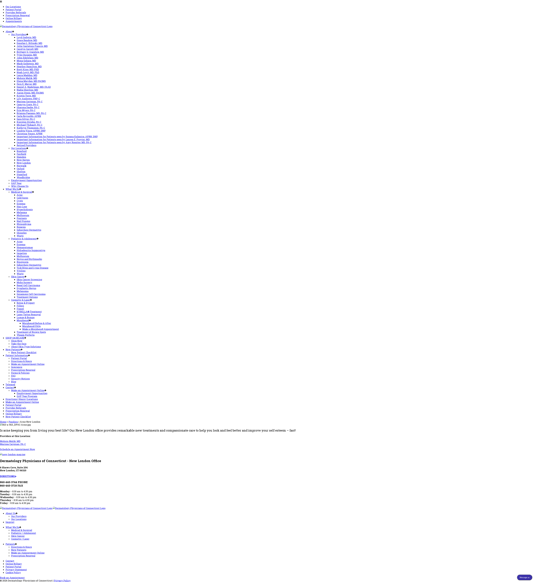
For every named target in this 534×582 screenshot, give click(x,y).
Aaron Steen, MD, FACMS (30, 92)
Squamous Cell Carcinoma (31, 294)
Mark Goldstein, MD (28, 63)
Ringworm (23, 262)
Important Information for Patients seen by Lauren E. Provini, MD (53, 139)
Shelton (21, 171)
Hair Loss (22, 206)
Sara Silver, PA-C (26, 119)
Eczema (21, 203)
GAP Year (16, 183)
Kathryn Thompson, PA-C (31, 127)
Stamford (22, 174)
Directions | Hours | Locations (22, 399)
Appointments (14, 21)
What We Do (12, 189)
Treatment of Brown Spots (31, 332)
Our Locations (13, 6)
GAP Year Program (27, 396)
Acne (20, 194)
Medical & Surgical (21, 191)
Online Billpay (14, 18)
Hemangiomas (25, 247)
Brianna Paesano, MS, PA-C (31, 113)
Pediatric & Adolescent (24, 238)
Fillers (20, 305)
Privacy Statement (16, 569)
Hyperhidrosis (25, 209)
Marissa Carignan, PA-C (29, 101)
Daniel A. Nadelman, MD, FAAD (34, 86)
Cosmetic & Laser (20, 299)
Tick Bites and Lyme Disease (32, 267)
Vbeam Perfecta (25, 334)
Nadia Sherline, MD (27, 89)
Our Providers (18, 34)
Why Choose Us (19, 186)
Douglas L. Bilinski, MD (29, 43)
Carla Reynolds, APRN (29, 116)
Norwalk (21, 165)
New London (24, 162)
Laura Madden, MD (27, 75)
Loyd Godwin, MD (26, 37)
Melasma (22, 212)
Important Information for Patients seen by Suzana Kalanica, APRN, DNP (57, 136)
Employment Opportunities (26, 180)
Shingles (22, 232)
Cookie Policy (13, 572)
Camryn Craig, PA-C (27, 104)
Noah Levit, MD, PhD (28, 72)
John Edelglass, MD (27, 57)
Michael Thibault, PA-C (29, 124)
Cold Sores (22, 197)
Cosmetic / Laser (20, 538)
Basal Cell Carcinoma (28, 285)
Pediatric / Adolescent (23, 533)
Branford (22, 151)
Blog (13, 381)
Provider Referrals (16, 12)
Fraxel (20, 308)
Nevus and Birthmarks (29, 259)
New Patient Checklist (23, 352)
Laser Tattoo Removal (29, 314)
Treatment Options (27, 297)
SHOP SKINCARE (15, 337)
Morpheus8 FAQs (31, 326)
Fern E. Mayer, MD (27, 84)
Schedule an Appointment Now (17, 449)
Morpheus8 (23, 320)
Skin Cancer (18, 276)
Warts (20, 235)
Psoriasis (22, 218)
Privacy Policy (62, 580)
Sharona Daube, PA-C (28, 107)
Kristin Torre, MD (26, 95)
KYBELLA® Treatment (29, 311)
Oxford (20, 168)
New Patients (13, 349)
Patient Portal (13, 9)
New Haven (23, 159)
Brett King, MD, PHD (28, 69)
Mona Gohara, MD (26, 60)
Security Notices (20, 378)
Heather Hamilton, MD (29, 66)
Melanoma (23, 291)
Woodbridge (23, 177)
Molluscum (23, 215)
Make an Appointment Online (27, 364)
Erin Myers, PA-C (26, 110)
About (9, 31)
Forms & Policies (20, 372)
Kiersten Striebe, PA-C (29, 121)
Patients (10, 544)
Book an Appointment (12, 577)
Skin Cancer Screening (29, 279)
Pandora (13, 421)
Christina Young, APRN (29, 133)
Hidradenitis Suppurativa (31, 250)
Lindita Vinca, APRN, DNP (31, 130)
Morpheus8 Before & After (36, 323)
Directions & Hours (21, 361)
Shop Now (16, 340)
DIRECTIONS (7, 476)
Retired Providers (26, 145)
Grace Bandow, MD (27, 40)
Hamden (21, 156)
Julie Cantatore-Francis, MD (32, 46)
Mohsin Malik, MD (27, 78)
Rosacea (21, 226)
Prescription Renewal (18, 15)
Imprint (10, 522)
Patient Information (17, 355)
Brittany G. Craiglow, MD (30, 51)
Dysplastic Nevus (26, 288)
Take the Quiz (18, 343)
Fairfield (21, 154)
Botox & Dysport (26, 302)
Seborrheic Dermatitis (29, 229)
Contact (10, 387)
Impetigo (22, 253)
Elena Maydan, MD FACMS (31, 81)
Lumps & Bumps (25, 317)
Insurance (16, 367)
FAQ (13, 375)
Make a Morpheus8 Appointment (40, 329)
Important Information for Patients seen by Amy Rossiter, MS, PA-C (54, 142)
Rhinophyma (24, 224)
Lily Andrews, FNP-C (28, 98)
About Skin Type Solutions (26, 346)
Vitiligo (21, 270)
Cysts (20, 200)
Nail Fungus (23, 221)
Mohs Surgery (24, 282)
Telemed (10, 384)
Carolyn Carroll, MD (27, 49)
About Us (11, 513)
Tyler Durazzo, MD (27, 54)
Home (3, 421)
